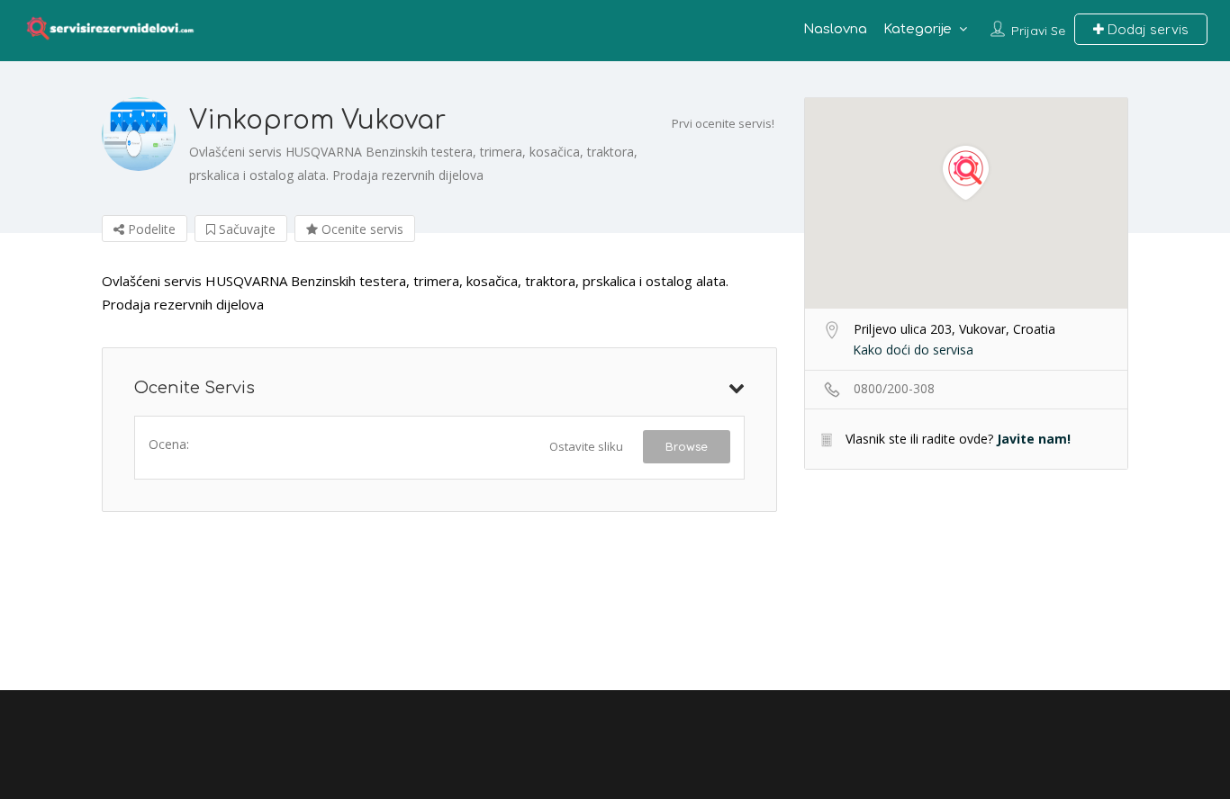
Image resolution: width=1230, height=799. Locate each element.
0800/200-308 (894, 388)
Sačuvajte (245, 229)
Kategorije (917, 29)
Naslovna (835, 29)
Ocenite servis (360, 229)
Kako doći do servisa (913, 349)
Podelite (150, 229)
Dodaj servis (1146, 29)
